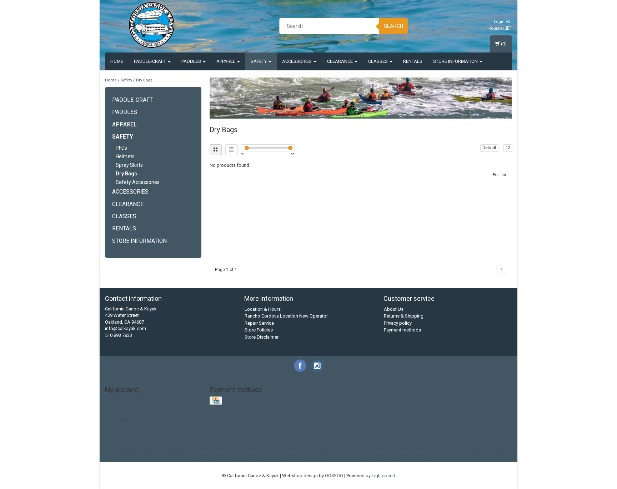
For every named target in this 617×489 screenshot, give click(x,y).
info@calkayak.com (125, 328)
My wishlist (116, 421)
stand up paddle (488, 448)
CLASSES (378, 61)
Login (500, 21)
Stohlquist (294, 441)
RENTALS (412, 61)
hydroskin (151, 448)
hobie (501, 441)
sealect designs (428, 448)
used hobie (270, 455)
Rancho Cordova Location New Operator (286, 316)
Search (393, 26)
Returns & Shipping (403, 316)
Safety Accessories (138, 182)
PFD (245, 441)
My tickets (115, 413)
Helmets (125, 156)
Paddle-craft (150, 61)
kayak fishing (261, 448)
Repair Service (259, 323)
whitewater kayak (370, 455)
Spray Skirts (129, 165)
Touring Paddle (323, 441)
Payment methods (402, 330)
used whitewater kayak (308, 455)
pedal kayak (344, 448)
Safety (259, 61)
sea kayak (398, 448)
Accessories (297, 61)
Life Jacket (214, 441)
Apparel (226, 61)
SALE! (258, 441)
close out (352, 441)
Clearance (340, 61)
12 (508, 147)
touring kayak (215, 455)
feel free (453, 441)
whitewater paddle (410, 455)
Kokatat (192, 441)
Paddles (191, 61)
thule (192, 455)
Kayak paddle (166, 441)
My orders (115, 407)
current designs (406, 441)
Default (489, 147)
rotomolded (372, 448)
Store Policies (259, 330)
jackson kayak (230, 448)
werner (342, 455)
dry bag (433, 441)
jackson (204, 448)
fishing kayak (478, 441)
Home (116, 61)
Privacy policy (398, 323)
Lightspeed (383, 475)
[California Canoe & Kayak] (151, 25)
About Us (393, 309)
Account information (126, 400)
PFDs (121, 148)
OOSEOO (334, 475)
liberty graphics (294, 448)
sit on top (458, 448)
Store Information (456, 61)
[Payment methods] (217, 401)
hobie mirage (123, 448)
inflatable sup (178, 448)
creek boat (376, 441)
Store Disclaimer (262, 337)
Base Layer (119, 441)
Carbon (141, 441)
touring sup (243, 455)
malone (321, 448)
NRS (233, 441)
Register (496, 28)
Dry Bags (144, 80)
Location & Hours (263, 309)
